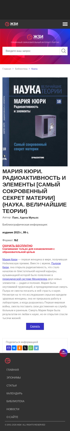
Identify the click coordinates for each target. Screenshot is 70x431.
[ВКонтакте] (14, 347)
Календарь (14, 393)
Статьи (12, 385)
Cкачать (35, 326)
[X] (25, 347)
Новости (13, 409)
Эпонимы (14, 377)
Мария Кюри (9, 259)
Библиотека (21, 68)
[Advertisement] (35, 10)
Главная (6, 68)
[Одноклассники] (19, 347)
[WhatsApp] (30, 347)
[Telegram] (36, 347)
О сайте (12, 417)
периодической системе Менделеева (24, 279)
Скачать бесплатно (17, 245)
